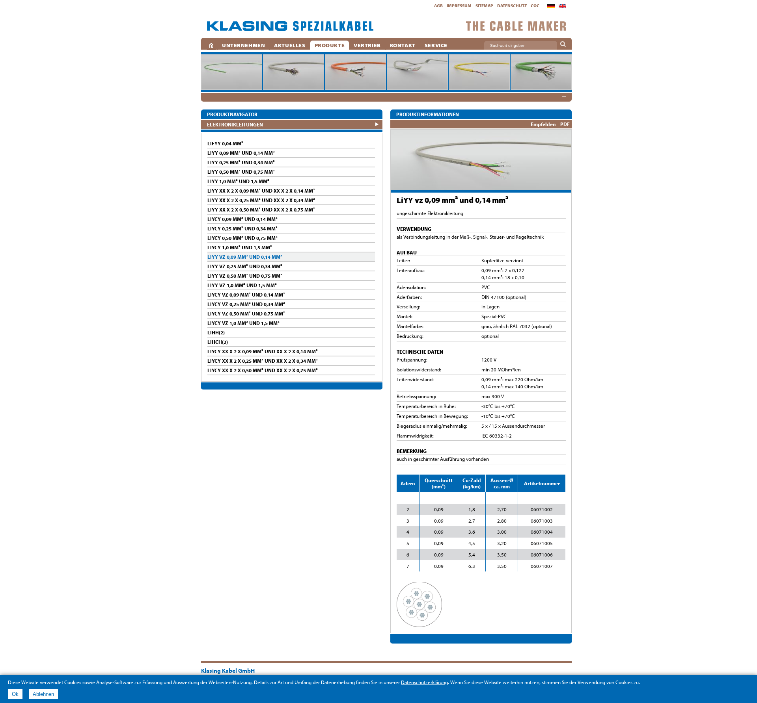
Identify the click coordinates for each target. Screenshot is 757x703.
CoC (535, 5)
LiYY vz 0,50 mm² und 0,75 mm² (244, 276)
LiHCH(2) (217, 342)
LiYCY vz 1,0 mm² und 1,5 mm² (243, 323)
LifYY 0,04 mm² (225, 143)
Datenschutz (512, 5)
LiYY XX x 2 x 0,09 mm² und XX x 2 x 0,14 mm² (261, 190)
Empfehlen (543, 124)
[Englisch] (563, 6)
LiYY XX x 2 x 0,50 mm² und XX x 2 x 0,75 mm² (261, 209)
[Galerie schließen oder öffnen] (564, 97)
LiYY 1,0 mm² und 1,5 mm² (238, 181)
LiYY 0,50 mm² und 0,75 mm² (241, 172)
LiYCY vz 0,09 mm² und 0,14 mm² (246, 294)
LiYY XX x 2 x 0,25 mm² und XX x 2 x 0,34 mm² (261, 200)
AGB (438, 5)
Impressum (459, 5)
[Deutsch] (551, 6)
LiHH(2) (216, 332)
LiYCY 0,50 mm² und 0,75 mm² (242, 238)
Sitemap (484, 5)
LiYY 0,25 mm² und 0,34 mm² (241, 162)
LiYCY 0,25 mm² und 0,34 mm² (242, 228)
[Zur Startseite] (290, 26)
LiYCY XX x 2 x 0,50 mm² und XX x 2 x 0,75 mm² (262, 370)
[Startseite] (211, 45)
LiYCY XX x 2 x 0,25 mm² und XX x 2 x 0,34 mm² (262, 361)
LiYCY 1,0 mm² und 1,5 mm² (239, 247)
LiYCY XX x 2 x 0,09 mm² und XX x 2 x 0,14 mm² (262, 351)
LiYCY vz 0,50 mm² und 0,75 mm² (246, 313)
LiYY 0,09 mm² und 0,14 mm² (241, 153)
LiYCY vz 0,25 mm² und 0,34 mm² (246, 304)
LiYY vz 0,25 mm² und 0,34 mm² (244, 266)
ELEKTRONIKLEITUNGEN (235, 124)
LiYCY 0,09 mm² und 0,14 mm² (242, 219)
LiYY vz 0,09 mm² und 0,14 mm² (244, 257)
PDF (565, 124)
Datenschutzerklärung (424, 682)
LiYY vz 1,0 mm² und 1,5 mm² (242, 285)
